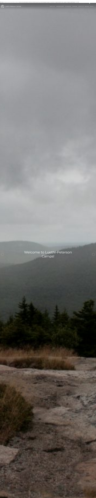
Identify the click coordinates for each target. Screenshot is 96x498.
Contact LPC (81, 6)
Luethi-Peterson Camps (13, 6)
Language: (87, 6)
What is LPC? (52, 6)
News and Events (60, 6)
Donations (74, 6)
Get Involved (68, 6)
